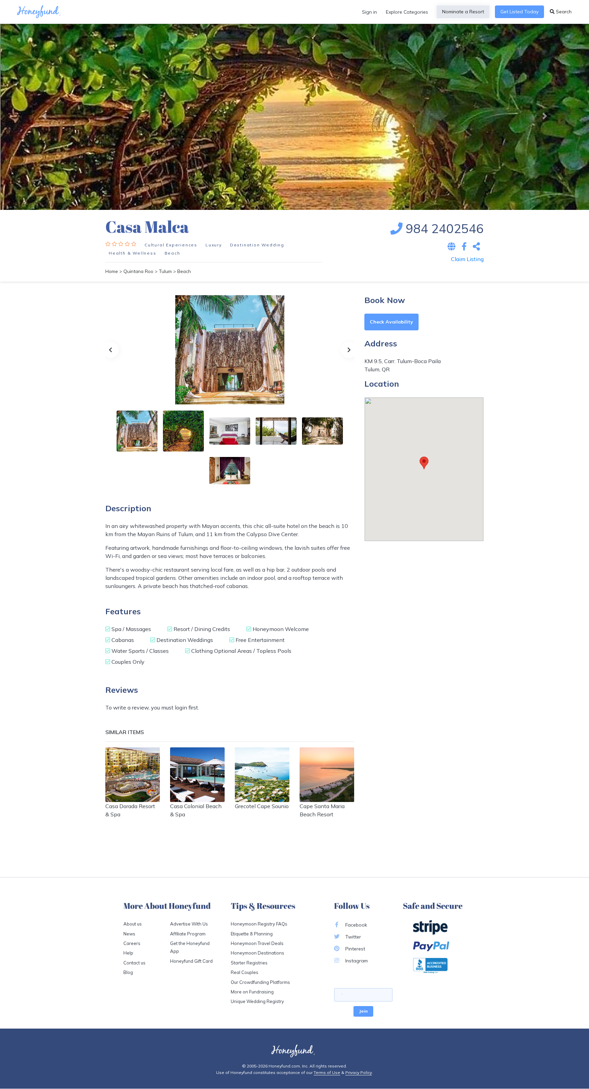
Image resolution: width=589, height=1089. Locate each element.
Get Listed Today (519, 12)
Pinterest (354, 949)
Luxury (214, 244)
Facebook (355, 925)
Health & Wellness (132, 253)
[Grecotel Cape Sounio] (262, 774)
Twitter (352, 937)
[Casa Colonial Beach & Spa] (197, 774)
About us (132, 924)
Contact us (134, 962)
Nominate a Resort (463, 12)
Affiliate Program (188, 933)
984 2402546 (443, 228)
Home (111, 271)
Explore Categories (407, 12)
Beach (172, 253)
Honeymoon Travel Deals (257, 943)
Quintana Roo (138, 271)
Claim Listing (467, 259)
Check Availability (391, 322)
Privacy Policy (358, 1072)
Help (128, 953)
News (129, 933)
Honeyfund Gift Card (191, 961)
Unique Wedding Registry (257, 1001)
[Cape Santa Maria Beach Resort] (327, 774)
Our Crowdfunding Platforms (260, 982)
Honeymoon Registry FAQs (259, 924)
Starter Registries (249, 962)
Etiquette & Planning (252, 933)
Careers (131, 943)
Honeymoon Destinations (257, 953)
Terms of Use (327, 1072)
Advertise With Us (189, 924)
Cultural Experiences (171, 244)
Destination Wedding (257, 244)
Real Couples (244, 972)
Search (563, 12)
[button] (44, 116)
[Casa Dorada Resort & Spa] (132, 774)
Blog (128, 972)
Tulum (165, 271)
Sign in (369, 12)
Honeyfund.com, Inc (288, 1066)
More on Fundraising (252, 991)
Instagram (356, 961)
